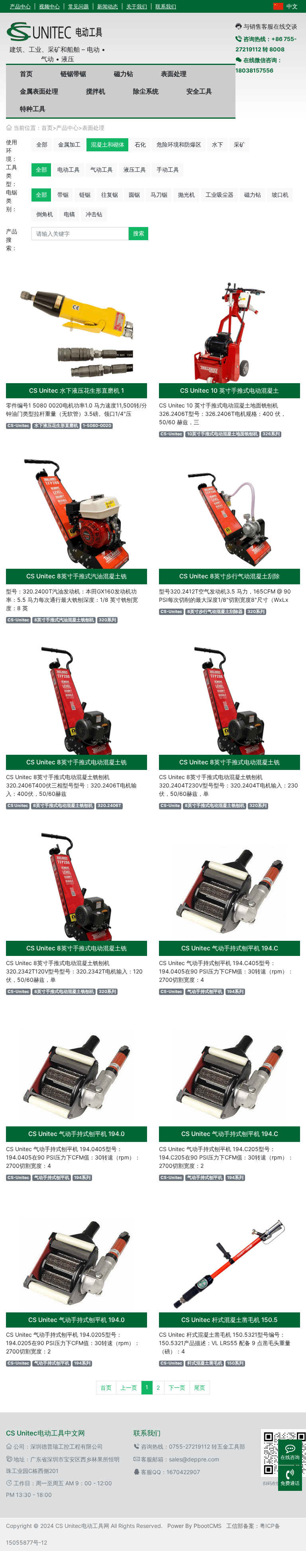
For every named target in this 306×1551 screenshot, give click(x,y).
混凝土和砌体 (107, 144)
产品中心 (20, 6)
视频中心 (49, 6)
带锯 (63, 194)
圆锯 (134, 194)
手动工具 (168, 169)
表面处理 (173, 74)
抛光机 (186, 194)
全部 (41, 144)
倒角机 (44, 214)
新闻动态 (107, 6)
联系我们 (165, 6)
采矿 (239, 144)
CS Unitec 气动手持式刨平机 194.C (229, 948)
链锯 (84, 194)
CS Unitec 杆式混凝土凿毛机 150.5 (229, 1320)
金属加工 (69, 144)
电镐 (69, 214)
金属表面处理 (39, 91)
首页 (26, 74)
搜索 (138, 233)
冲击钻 (94, 214)
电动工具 (68, 169)
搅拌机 (95, 91)
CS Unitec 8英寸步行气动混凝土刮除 (229, 576)
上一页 (128, 1387)
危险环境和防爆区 (179, 144)
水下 (217, 144)
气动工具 (101, 169)
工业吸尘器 (219, 194)
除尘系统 (146, 91)
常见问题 (78, 6)
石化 (140, 144)
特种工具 (32, 109)
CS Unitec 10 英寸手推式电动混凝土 (229, 390)
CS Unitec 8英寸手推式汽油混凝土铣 (76, 576)
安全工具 (199, 91)
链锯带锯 (73, 74)
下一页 (177, 1387)
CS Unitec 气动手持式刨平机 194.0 (76, 1134)
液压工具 (135, 169)
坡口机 (280, 194)
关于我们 (136, 6)
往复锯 (109, 194)
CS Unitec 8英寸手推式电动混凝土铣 (76, 762)
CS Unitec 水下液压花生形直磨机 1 (76, 390)
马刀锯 (159, 194)
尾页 (199, 1387)
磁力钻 (123, 74)
